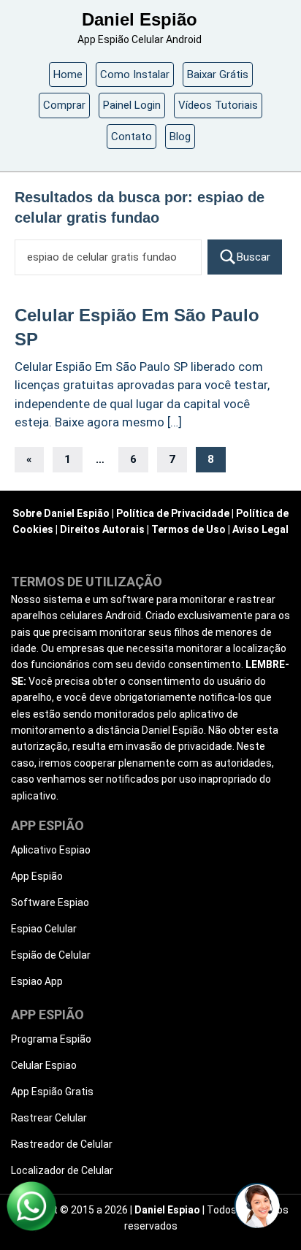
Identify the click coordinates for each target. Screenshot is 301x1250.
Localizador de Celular (62, 1170)
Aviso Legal (260, 529)
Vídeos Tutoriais (218, 105)
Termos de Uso (188, 529)
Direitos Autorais (102, 529)
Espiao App (37, 981)
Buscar (253, 257)
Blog (180, 136)
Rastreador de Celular (62, 1144)
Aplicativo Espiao (51, 850)
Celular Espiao (44, 1065)
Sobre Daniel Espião (61, 513)
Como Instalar (134, 74)
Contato (131, 136)
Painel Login (132, 105)
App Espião (37, 876)
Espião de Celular (51, 955)
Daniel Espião (139, 19)
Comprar (64, 105)
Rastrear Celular (49, 1118)
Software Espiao (50, 902)
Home (68, 74)
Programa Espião (51, 1039)
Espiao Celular (44, 929)
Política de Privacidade (172, 513)
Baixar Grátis (217, 74)
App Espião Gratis (52, 1091)
